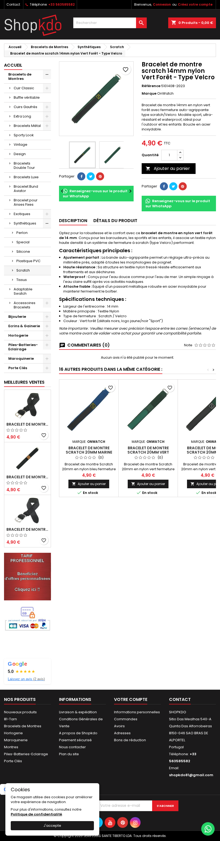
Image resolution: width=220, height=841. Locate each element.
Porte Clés (17, 367)
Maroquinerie (21, 358)
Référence (151, 86)
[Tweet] (91, 176)
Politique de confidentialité (36, 814)
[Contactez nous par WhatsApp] (208, 829)
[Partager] (81, 176)
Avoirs (119, 726)
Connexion (162, 4)
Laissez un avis (26, 679)
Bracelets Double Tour (24, 165)
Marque (149, 93)
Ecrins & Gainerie (24, 326)
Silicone (23, 251)
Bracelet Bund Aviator (26, 188)
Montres (11, 747)
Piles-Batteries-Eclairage (23, 347)
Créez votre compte (195, 4)
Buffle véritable (27, 97)
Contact (13, 4)
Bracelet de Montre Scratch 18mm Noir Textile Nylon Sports (27, 477)
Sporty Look (24, 135)
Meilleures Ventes (24, 382)
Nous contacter (72, 747)
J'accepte (52, 825)
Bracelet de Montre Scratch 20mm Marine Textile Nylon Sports (89, 452)
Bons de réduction (130, 740)
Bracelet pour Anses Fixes (26, 202)
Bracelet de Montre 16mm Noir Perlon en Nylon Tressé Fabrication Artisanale (27, 424)
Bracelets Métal (27, 125)
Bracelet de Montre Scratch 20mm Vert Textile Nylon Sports (148, 452)
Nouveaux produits (20, 712)
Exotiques (22, 213)
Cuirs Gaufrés (25, 106)
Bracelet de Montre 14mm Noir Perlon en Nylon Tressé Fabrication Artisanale (27, 529)
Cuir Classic (24, 88)
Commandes (125, 719)
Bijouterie (17, 316)
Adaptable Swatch (23, 291)
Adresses (122, 733)
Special (23, 242)
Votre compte (130, 699)
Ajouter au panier (168, 168)
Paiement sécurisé (75, 740)
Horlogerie (18, 335)
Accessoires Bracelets (24, 305)
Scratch (23, 270)
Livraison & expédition (78, 712)
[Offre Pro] (27, 576)
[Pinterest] (100, 176)
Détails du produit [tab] (115, 221)
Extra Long (22, 116)
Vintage (20, 144)
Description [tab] (73, 221)
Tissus (21, 279)
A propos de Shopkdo (78, 733)
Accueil (13, 65)
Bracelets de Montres (19, 76)
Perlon (22, 232)
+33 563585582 (61, 4)
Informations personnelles (137, 712)
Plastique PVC (28, 260)
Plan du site (69, 754)
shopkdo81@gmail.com (191, 775)
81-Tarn (10, 719)
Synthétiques (25, 223)
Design (20, 153)
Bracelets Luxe (26, 177)
